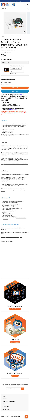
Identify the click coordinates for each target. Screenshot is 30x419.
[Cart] (24, 4)
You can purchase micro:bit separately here (11, 237)
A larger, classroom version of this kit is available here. (14, 164)
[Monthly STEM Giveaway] (15, 359)
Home (2, 36)
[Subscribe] (22, 389)
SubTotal (4, 79)
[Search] (28, 8)
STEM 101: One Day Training (17, 65)
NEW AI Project (13, 109)
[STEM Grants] (15, 326)
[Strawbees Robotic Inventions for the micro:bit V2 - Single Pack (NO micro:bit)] (9, 254)
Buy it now (15, 91)
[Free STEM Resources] (15, 292)
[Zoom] (24, 32)
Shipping (3, 84)
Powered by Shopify (15, 416)
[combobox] (15, 8)
